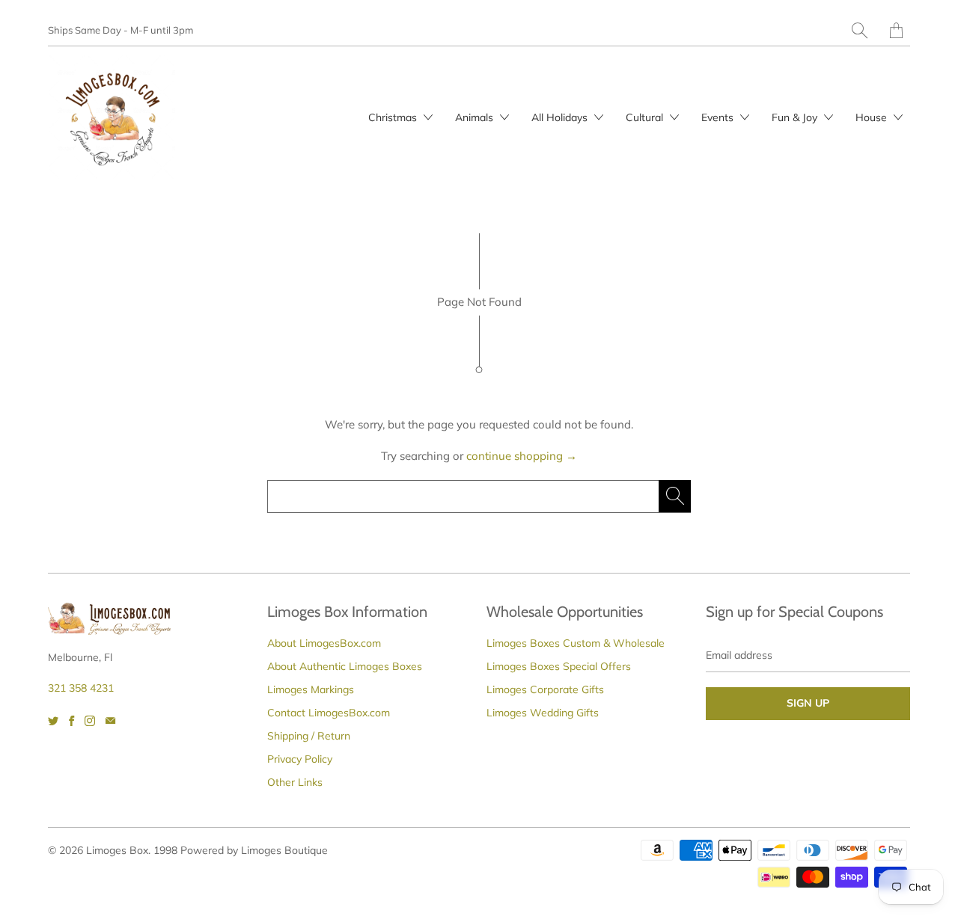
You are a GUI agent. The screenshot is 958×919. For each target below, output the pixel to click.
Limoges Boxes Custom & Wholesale (575, 643)
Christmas (394, 117)
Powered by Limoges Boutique (254, 850)
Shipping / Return (308, 736)
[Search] (859, 30)
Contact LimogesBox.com (328, 712)
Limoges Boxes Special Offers (558, 666)
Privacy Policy (299, 759)
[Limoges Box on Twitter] (53, 721)
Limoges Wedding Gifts (542, 712)
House (872, 117)
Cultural (646, 117)
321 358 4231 (81, 688)
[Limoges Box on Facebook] (71, 721)
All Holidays (561, 117)
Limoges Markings (310, 689)
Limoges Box (117, 850)
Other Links (295, 782)
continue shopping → (521, 456)
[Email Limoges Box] (110, 721)
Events (718, 117)
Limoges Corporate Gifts (545, 689)
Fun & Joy (796, 117)
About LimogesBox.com (324, 643)
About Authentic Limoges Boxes (344, 666)
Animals (475, 117)
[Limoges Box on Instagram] (90, 721)
